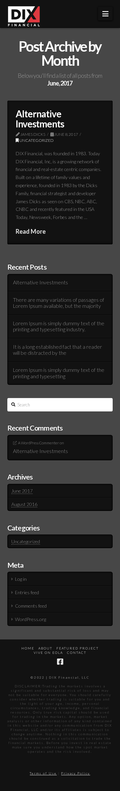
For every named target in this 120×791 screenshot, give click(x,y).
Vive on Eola (48, 653)
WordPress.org (30, 619)
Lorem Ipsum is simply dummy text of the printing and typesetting (58, 373)
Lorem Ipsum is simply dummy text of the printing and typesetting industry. (58, 326)
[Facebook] (60, 661)
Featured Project (77, 648)
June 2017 (22, 491)
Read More (31, 231)
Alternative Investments (40, 118)
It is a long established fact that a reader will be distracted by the (57, 350)
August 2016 (24, 504)
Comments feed (31, 606)
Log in (21, 579)
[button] (105, 13)
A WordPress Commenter (38, 443)
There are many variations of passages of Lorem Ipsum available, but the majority (58, 303)
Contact (76, 653)
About (45, 648)
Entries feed (27, 592)
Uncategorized (36, 140)
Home (27, 648)
